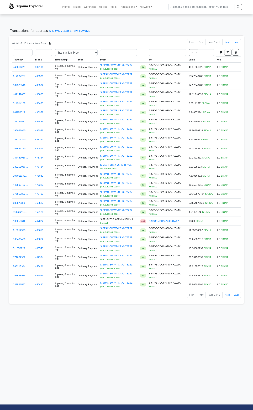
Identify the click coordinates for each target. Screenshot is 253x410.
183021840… (20, 130)
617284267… (20, 76)
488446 (39, 121)
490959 (39, 112)
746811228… (20, 67)
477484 (39, 166)
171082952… (20, 257)
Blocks (102, 6)
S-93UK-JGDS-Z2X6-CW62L (164, 221)
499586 (39, 76)
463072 (39, 239)
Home (66, 6)
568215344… (20, 266)
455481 (39, 266)
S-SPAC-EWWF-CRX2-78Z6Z (116, 65)
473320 (39, 184)
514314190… (20, 103)
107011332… (20, 175)
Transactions (127, 6)
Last (236, 42)
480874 (39, 148)
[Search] (238, 7)
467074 (39, 221)
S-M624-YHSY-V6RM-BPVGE (116, 164)
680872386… (20, 203)
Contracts (90, 6)
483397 (39, 139)
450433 (39, 284)
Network (145, 6)
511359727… (20, 248)
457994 (39, 257)
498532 (39, 85)
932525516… (20, 85)
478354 (39, 157)
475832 (39, 175)
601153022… (20, 112)
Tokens (76, 6)
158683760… (20, 148)
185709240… (20, 139)
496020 (39, 94)
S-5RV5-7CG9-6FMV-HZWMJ (69, 31)
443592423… (20, 184)
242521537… (20, 284)
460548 (39, 248)
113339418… (20, 212)
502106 (39, 67)
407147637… (20, 94)
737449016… (20, 157)
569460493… (20, 239)
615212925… (20, 230)
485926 (39, 130)
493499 (39, 103)
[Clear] (235, 52)
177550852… (20, 193)
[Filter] (227, 52)
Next (227, 42)
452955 (39, 275)
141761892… (20, 121)
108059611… (20, 221)
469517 (39, 203)
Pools (113, 6)
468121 (39, 212)
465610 (39, 230)
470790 (39, 193)
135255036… (20, 166)
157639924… (20, 275)
